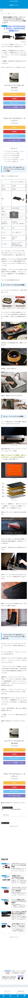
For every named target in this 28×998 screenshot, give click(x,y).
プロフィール (7, 991)
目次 (12, 148)
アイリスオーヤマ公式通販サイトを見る (14, 107)
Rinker (16, 90)
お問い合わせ (21, 991)
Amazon (14, 94)
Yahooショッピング (14, 103)
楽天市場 (14, 98)
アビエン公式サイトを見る (14, 140)
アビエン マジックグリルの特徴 (11, 157)
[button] (25, 500)
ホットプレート (6, 822)
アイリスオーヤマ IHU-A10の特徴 (11, 155)
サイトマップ (7, 993)
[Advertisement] (14, 841)
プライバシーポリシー (21, 993)
